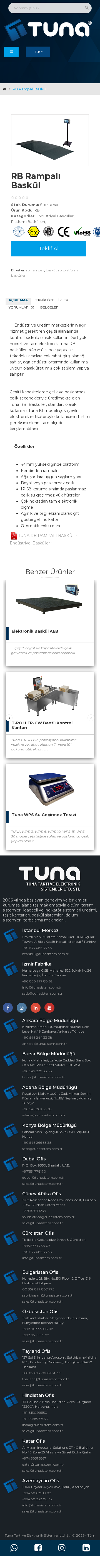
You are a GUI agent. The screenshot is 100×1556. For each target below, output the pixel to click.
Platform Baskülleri (28, 221)
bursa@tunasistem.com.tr (43, 1077)
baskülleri (18, 275)
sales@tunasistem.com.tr (42, 1183)
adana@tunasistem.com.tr (44, 1115)
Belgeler (49, 307)
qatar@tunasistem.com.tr (43, 1464)
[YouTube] (49, 1008)
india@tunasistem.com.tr (42, 1425)
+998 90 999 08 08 (37, 1329)
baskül (51, 270)
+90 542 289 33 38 (37, 1071)
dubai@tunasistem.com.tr (43, 1177)
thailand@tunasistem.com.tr (45, 1379)
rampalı (37, 270)
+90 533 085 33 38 (37, 948)
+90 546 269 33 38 (37, 1109)
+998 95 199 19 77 (35, 1335)
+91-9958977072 (35, 1419)
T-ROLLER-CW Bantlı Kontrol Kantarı (42, 725)
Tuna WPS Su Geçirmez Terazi (44, 814)
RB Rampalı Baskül (29, 89)
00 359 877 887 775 (38, 1289)
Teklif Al (49, 249)
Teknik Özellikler (51, 300)
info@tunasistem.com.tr (42, 987)
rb (28, 270)
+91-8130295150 (34, 1412)
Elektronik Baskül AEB (35, 631)
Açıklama (18, 300)
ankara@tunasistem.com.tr (44, 1043)
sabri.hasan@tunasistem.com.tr (48, 1295)
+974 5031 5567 (34, 1458)
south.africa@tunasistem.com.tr (48, 1217)
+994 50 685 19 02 (36, 1493)
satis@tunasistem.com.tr (42, 993)
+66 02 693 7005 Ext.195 (41, 1373)
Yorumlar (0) (21, 307)
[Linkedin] (36, 1008)
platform (70, 270)
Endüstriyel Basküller (55, 216)
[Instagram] (22, 1008)
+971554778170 (34, 1171)
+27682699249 (34, 1211)
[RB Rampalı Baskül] (50, 140)
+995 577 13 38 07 (36, 1246)
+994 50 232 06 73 (37, 1499)
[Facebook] (8, 1008)
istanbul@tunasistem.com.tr (45, 954)
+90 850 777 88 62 (37, 981)
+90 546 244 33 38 (37, 1037)
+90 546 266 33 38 (37, 1142)
